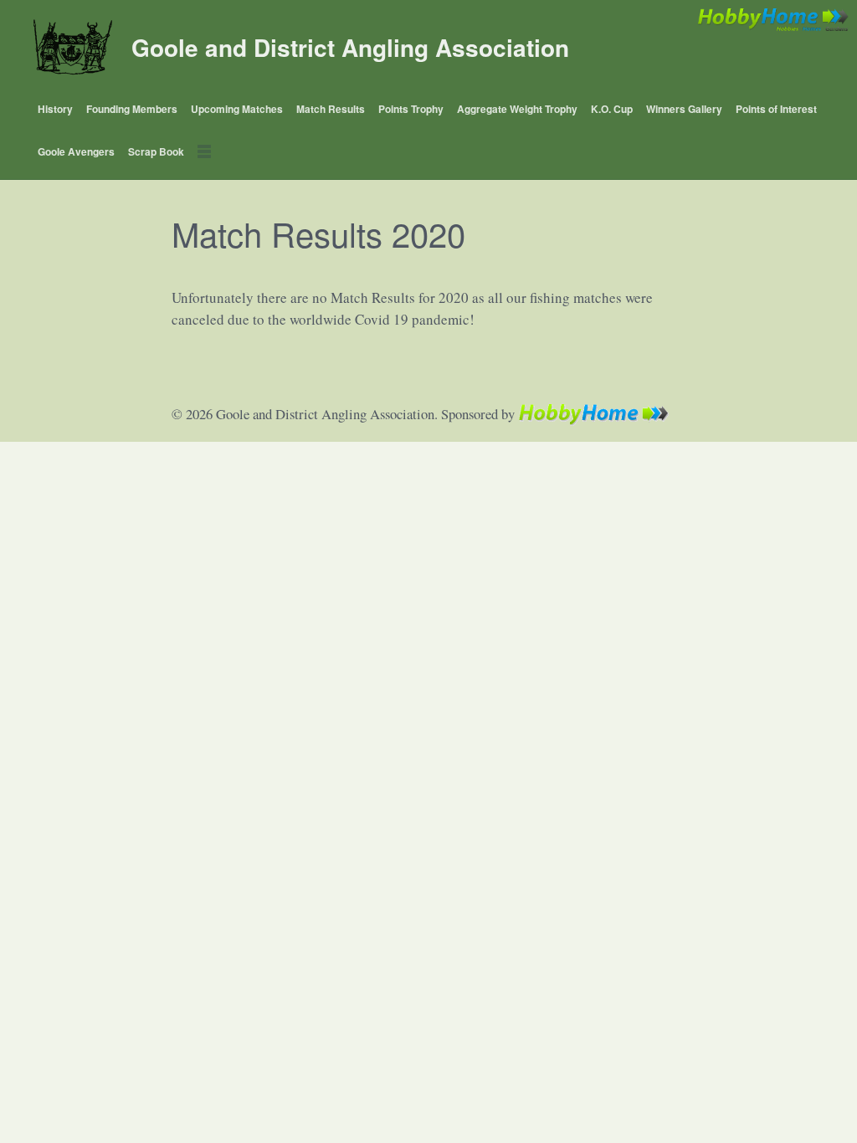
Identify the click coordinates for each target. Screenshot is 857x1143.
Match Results (330, 108)
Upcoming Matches (237, 108)
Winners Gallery (684, 108)
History (55, 108)
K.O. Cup (612, 108)
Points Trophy (411, 108)
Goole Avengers (76, 151)
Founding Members (131, 108)
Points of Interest (776, 108)
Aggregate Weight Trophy (517, 108)
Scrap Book (156, 151)
